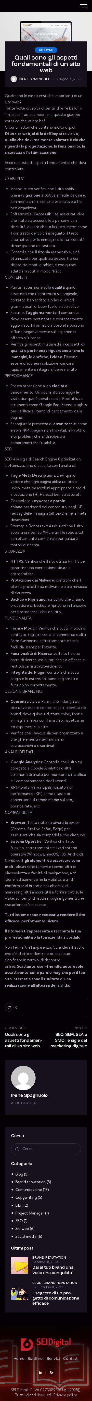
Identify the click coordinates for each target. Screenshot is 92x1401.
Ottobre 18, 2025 (45, 1262)
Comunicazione (28, 1189)
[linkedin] (41, 1372)
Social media (26, 1236)
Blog (19, 1174)
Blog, (38, 1283)
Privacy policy (65, 1395)
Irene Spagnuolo (29, 1095)
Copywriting (26, 1197)
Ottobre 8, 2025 (51, 1287)
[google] (51, 1372)
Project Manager (29, 1213)
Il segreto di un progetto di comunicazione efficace (55, 1298)
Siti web (46, 50)
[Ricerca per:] (46, 1148)
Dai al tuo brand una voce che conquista (53, 1270)
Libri (19, 1205)
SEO (19, 1220)
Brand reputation (30, 1181)
